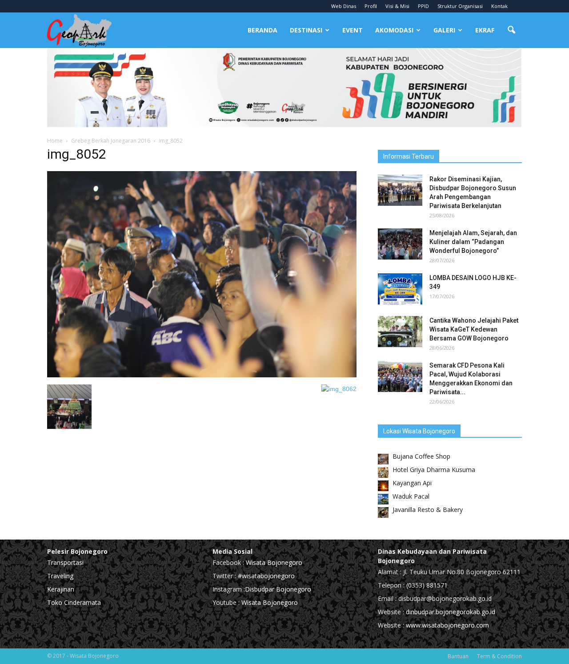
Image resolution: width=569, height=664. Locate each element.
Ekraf (484, 30)
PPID (423, 6)
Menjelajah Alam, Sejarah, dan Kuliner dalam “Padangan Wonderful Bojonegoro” (473, 241)
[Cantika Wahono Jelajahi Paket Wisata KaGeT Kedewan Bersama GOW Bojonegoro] (400, 331)
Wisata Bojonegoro (273, 562)
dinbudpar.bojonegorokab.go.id (450, 612)
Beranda (262, 30)
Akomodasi (394, 30)
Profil (371, 6)
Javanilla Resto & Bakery (428, 509)
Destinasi (306, 30)
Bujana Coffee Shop (421, 456)
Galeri (444, 30)
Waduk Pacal (411, 496)
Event (352, 30)
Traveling (60, 576)
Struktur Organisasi (460, 6)
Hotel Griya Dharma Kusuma (434, 469)
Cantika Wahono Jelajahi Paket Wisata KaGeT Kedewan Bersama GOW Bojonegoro (473, 329)
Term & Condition (499, 656)
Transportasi (65, 562)
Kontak (499, 6)
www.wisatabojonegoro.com (447, 625)
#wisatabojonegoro (266, 576)
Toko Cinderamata (74, 602)
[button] (511, 30)
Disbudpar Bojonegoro (278, 589)
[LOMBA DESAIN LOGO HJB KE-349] (400, 288)
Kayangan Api (412, 483)
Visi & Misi (397, 6)
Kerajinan (60, 589)
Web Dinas (343, 6)
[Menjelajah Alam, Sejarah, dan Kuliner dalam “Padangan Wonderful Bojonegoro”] (400, 244)
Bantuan (458, 656)
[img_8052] (202, 375)
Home (55, 140)
